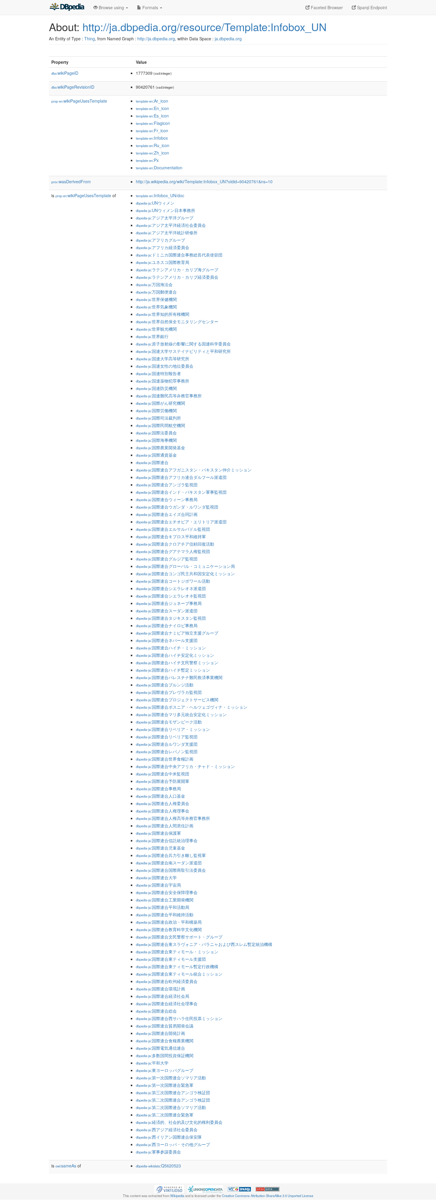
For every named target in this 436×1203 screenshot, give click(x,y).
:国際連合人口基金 (160, 796)
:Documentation (159, 168)
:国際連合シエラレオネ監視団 (171, 596)
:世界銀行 (152, 336)
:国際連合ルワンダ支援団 (167, 744)
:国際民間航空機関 (160, 425)
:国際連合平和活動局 (162, 907)
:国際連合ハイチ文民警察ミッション (177, 662)
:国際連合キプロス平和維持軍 (171, 536)
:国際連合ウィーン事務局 (167, 499)
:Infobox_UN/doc (160, 195)
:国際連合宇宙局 (158, 885)
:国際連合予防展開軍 (162, 781)
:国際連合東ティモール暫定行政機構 (177, 966)
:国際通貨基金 (156, 455)
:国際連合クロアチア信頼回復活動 (175, 544)
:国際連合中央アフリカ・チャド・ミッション (185, 766)
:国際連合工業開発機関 (164, 900)
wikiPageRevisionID (72, 87)
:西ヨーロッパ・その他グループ (173, 1144)
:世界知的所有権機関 (162, 314)
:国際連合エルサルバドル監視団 (173, 529)
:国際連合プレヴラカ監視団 (169, 692)
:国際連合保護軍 (158, 833)
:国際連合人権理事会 (162, 811)
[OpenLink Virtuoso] (169, 1188)
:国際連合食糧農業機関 (164, 1040)
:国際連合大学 (156, 877)
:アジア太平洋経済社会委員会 (171, 225)
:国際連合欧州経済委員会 (167, 981)
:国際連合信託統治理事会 (167, 840)
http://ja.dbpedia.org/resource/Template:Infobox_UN (204, 26)
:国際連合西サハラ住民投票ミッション (179, 1018)
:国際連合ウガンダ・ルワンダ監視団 (177, 507)
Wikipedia (177, 1195)
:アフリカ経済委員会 (162, 247)
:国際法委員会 (156, 433)
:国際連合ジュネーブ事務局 (169, 603)
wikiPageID (64, 73)
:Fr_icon (152, 130)
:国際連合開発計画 (160, 1033)
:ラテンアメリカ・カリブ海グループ (177, 270)
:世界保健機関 (156, 299)
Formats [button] (150, 7)
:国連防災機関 (156, 388)
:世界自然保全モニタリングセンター (177, 321)
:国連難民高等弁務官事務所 (169, 396)
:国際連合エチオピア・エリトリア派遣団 (181, 522)
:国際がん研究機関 (160, 403)
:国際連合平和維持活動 (164, 914)
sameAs (65, 1166)
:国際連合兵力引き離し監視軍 (171, 855)
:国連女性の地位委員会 (164, 366)
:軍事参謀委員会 (158, 1152)
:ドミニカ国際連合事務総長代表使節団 (179, 255)
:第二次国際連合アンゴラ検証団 (173, 1100)
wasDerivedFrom (71, 181)
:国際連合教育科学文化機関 (169, 929)
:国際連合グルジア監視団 (167, 559)
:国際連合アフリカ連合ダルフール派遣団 (181, 477)
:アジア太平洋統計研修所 (167, 232)
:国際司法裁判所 (158, 418)
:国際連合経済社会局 (162, 996)
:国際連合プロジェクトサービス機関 (177, 699)
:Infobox (152, 138)
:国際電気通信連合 (160, 1048)
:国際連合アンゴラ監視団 (167, 484)
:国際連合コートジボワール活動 (173, 581)
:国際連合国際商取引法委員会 (171, 870)
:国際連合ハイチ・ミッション (171, 648)
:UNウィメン (155, 203)
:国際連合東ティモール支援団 (171, 959)
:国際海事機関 (156, 440)
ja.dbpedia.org (228, 39)
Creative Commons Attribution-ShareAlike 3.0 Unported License (267, 1195)
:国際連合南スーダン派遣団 (169, 863)
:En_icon (152, 108)
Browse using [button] (111, 7)
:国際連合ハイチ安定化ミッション (175, 655)
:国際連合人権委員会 (162, 803)
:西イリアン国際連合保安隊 (169, 1137)
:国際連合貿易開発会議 (164, 1026)
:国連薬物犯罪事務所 (162, 381)
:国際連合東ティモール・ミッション (177, 952)
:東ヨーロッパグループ (164, 1070)
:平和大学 (152, 1063)
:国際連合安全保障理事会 (167, 892)
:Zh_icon (152, 153)
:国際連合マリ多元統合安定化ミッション (181, 714)
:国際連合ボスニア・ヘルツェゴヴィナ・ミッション (191, 707)
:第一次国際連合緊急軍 (164, 1085)
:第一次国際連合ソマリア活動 (171, 1078)
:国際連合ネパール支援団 (167, 640)
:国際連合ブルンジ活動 (164, 685)
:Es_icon (152, 116)
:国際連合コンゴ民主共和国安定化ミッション (185, 573)
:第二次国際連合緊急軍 (164, 1115)
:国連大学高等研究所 (162, 358)
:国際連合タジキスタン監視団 (171, 618)
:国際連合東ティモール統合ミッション (179, 974)
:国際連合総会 (156, 1011)
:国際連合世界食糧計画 (164, 759)
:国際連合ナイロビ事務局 (167, 625)
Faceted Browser (326, 7)
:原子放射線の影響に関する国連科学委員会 (183, 344)
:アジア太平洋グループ (164, 218)
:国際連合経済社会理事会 (167, 1003)
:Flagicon (153, 123)
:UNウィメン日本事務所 (165, 210)
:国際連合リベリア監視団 (167, 737)
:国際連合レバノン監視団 (167, 751)
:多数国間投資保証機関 (164, 1055)
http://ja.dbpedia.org (156, 39)
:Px (147, 160)
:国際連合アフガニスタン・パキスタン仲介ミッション (194, 470)
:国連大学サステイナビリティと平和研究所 (183, 351)
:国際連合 (152, 462)
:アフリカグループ (160, 240)
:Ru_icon (152, 145)
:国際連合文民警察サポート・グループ (179, 937)
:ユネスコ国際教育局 (162, 262)
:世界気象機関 (156, 307)
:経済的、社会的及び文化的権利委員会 (179, 1122)
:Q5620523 (158, 1166)
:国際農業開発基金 (160, 447)
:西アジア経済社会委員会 (167, 1129)
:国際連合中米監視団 (162, 774)
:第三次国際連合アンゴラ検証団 (173, 1092)
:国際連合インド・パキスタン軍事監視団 (181, 492)
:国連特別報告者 (158, 373)
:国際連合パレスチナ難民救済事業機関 (179, 677)
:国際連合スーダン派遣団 (167, 611)
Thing (89, 39)
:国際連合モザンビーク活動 (169, 722)
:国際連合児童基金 (160, 848)
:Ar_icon (152, 101)
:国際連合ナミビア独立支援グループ (177, 633)
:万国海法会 (154, 284)
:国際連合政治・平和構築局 (169, 922)
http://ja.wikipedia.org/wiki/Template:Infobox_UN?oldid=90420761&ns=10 (204, 181)
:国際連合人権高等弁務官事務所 (173, 818)
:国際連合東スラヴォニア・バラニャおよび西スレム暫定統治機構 (204, 944)
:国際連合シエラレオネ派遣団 (171, 588)
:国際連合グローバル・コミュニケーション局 (185, 566)
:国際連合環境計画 (160, 989)
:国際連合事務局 (158, 788)
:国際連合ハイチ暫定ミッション (173, 670)
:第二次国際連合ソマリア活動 (171, 1107)
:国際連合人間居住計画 (164, 825)
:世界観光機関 (156, 329)
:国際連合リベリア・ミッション (173, 729)
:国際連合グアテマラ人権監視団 (173, 551)
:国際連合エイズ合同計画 (167, 514)
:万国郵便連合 (156, 292)
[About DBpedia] (66, 7)
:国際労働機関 (156, 410)
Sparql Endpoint (371, 7)
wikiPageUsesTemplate (79, 101)
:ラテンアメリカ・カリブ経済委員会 (177, 277)
